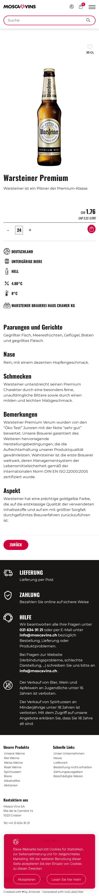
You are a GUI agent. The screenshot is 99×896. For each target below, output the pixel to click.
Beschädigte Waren (68, 776)
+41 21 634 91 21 (19, 823)
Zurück (16, 544)
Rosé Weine (12, 767)
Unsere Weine (14, 753)
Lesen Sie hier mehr (66, 879)
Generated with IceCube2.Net (63, 891)
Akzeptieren (26, 879)
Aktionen (11, 785)
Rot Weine (11, 758)
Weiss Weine (13, 762)
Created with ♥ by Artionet (21, 891)
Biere (8, 776)
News (57, 758)
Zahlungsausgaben (68, 772)
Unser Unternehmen (68, 753)
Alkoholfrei (12, 780)
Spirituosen (12, 772)
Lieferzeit (60, 762)
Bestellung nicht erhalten (72, 767)
